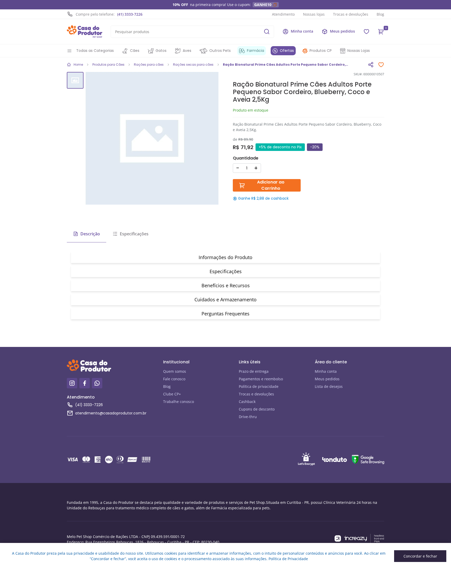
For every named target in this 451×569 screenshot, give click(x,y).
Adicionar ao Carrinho (270, 185)
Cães (134, 50)
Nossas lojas (314, 14)
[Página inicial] (84, 31)
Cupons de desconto (257, 409)
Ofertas (287, 50)
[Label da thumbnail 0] (75, 80)
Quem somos (174, 371)
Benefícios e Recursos (225, 285)
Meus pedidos (327, 378)
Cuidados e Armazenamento (225, 299)
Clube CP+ (172, 393)
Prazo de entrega (254, 371)
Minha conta (326, 371)
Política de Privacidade (288, 558)
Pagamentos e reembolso (261, 378)
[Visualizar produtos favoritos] (366, 31)
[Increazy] (359, 539)
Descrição (90, 234)
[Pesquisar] (267, 31)
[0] (381, 31)
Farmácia (255, 50)
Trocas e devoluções (350, 14)
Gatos (161, 50)
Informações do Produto (225, 257)
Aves (187, 50)
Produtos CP (321, 50)
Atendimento (283, 14)
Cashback (247, 401)
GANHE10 (262, 4)
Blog (380, 14)
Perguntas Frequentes (225, 313)
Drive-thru (248, 416)
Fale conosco (174, 378)
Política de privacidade (258, 386)
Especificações (134, 234)
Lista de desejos (329, 386)
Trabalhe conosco (178, 401)
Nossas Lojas (358, 50)
